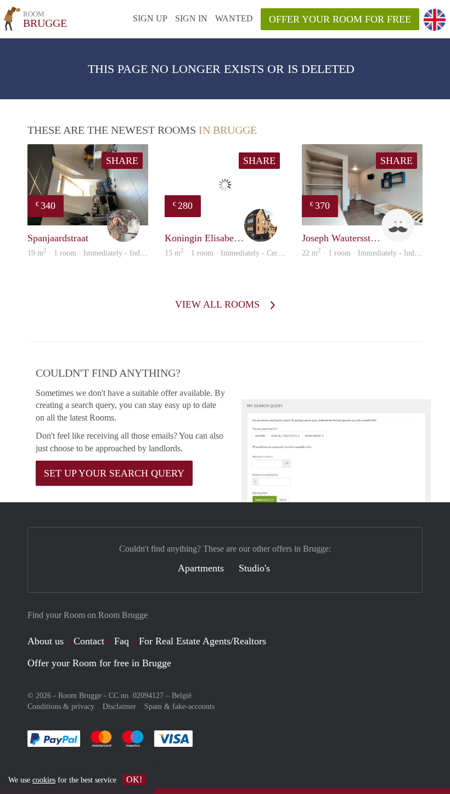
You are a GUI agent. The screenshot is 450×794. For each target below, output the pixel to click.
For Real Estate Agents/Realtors (202, 641)
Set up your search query (114, 473)
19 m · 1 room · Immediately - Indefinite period (104, 253)
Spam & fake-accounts (179, 706)
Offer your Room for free (340, 19)
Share (122, 160)
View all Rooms (218, 304)
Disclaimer (119, 706)
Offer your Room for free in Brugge (99, 662)
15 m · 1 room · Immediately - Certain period (238, 253)
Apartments (201, 568)
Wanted (234, 18)
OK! (134, 779)
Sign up (150, 18)
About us (45, 641)
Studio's (254, 568)
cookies (43, 780)
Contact (89, 641)
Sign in (191, 18)
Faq (121, 641)
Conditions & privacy (60, 706)
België (182, 695)
